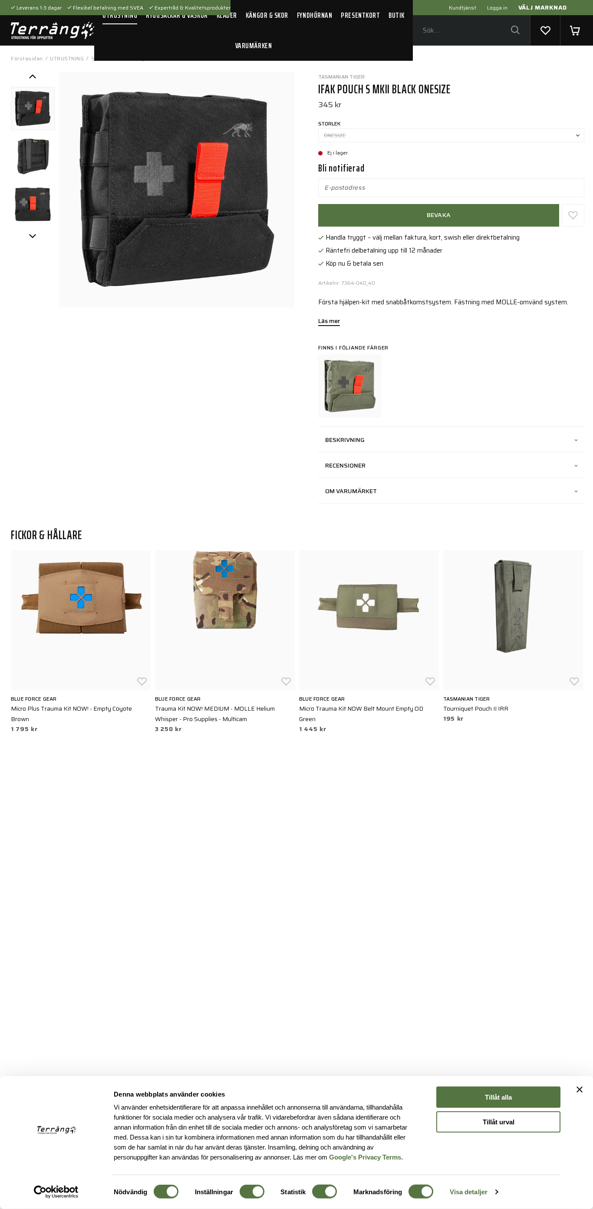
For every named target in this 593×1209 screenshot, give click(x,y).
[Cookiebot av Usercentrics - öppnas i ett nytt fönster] (56, 1192)
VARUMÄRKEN (253, 46)
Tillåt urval (498, 1121)
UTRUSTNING (119, 15)
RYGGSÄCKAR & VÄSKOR (177, 15)
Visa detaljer (469, 1192)
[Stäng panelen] (580, 1090)
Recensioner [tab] (345, 465)
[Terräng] (52, 30)
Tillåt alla (498, 1097)
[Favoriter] (545, 30)
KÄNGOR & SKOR (267, 15)
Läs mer (329, 322)
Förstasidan (27, 58)
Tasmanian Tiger (341, 76)
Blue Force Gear (34, 699)
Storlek (329, 123)
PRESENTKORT (360, 15)
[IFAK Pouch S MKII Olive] (350, 386)
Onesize (335, 135)
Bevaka (439, 215)
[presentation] (33, 109)
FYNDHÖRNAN (314, 15)
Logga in (497, 7)
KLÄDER (227, 15)
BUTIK (397, 15)
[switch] (252, 1192)
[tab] (32, 108)
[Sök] (515, 31)
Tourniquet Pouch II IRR (475, 708)
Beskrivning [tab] (345, 440)
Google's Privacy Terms (365, 1156)
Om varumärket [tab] (351, 491)
